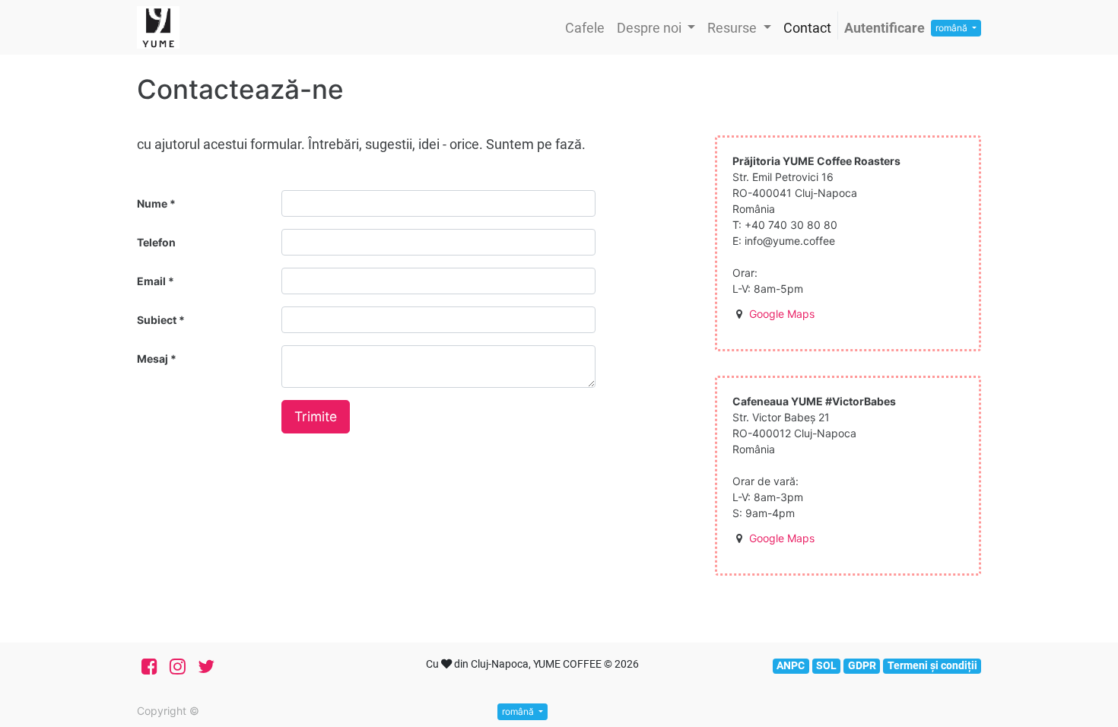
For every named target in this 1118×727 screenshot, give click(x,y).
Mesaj (153, 358)
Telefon (156, 242)
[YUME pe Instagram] (177, 667)
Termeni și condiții (932, 665)
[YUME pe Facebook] (149, 667)
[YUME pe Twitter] (206, 667)
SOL (826, 665)
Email (152, 281)
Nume (153, 203)
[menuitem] (585, 27)
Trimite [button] (315, 416)
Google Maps (782, 313)
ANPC (791, 665)
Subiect (158, 319)
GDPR (862, 665)
